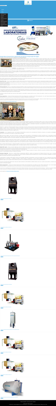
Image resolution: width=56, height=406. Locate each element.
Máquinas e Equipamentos (4, 21)
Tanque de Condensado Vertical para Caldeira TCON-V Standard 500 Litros (10, 329)
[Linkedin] (31, 402)
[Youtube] (29, 402)
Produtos (2, 12)
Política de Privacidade (23, 401)
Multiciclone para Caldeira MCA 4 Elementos (6, 198)
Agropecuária (2, 15)
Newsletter (34, 401)
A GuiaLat (2, 9)
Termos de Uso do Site (29, 401)
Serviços (2, 25)
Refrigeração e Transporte (4, 24)
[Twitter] (26, 402)
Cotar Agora (2, 199)
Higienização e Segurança (4, 18)
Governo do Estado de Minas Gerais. (11, 101)
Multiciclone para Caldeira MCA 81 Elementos (6, 284)
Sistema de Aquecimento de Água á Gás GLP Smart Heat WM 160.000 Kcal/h (10, 255)
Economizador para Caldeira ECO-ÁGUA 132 (6, 374)
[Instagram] (28, 402)
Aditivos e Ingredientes (3, 14)
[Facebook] (24, 402)
